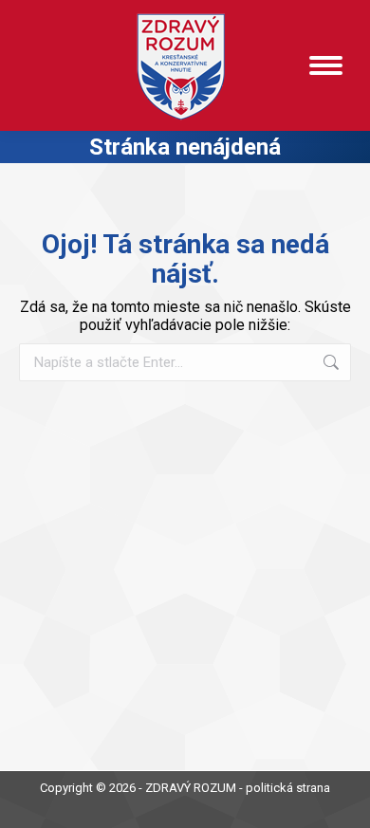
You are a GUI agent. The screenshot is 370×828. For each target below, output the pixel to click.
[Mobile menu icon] (326, 65)
